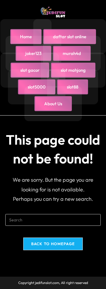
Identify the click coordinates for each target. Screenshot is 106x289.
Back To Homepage (53, 243)
